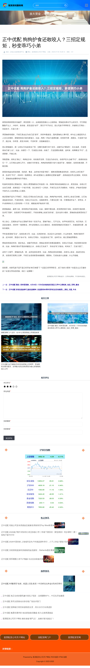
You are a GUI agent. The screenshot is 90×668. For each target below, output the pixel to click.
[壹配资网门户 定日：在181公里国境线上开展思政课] (21, 316)
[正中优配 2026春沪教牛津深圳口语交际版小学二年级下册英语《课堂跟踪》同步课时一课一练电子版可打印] (83, 533)
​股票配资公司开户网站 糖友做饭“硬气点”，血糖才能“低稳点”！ (28, 618)
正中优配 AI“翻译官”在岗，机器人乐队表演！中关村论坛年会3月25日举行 (31, 583)
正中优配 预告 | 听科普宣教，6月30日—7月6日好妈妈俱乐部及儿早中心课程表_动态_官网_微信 (44, 284)
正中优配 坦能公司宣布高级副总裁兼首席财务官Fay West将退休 (27, 525)
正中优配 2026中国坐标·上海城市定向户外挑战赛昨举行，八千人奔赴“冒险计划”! (34, 541)
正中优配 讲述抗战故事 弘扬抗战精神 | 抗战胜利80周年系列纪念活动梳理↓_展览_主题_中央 (42, 289)
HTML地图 (62, 657)
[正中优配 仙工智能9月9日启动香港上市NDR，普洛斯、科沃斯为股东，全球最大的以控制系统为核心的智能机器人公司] (21, 348)
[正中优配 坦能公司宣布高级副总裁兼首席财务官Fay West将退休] (59, 525)
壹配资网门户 (44, 637)
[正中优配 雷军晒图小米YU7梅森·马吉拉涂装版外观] (48, 559)
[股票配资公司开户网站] (13, 5)
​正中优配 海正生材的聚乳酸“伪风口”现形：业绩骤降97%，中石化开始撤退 (33, 595)
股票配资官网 (74, 637)
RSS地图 (54, 657)
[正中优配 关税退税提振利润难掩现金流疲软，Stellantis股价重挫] (59, 550)
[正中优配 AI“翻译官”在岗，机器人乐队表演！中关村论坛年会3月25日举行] (69, 584)
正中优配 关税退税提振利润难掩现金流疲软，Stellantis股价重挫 (27, 550)
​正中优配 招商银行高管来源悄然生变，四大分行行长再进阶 (27, 607)
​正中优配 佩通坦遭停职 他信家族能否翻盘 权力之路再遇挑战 (28, 612)
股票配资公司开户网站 (14, 637)
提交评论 (9, 438)
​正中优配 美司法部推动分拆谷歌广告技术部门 (22, 601)
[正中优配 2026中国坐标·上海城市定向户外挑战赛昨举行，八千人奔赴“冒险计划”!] (73, 542)
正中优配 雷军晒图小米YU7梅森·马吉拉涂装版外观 (22, 559)
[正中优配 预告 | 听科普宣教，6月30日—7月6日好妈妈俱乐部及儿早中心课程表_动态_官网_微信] (68, 313)
